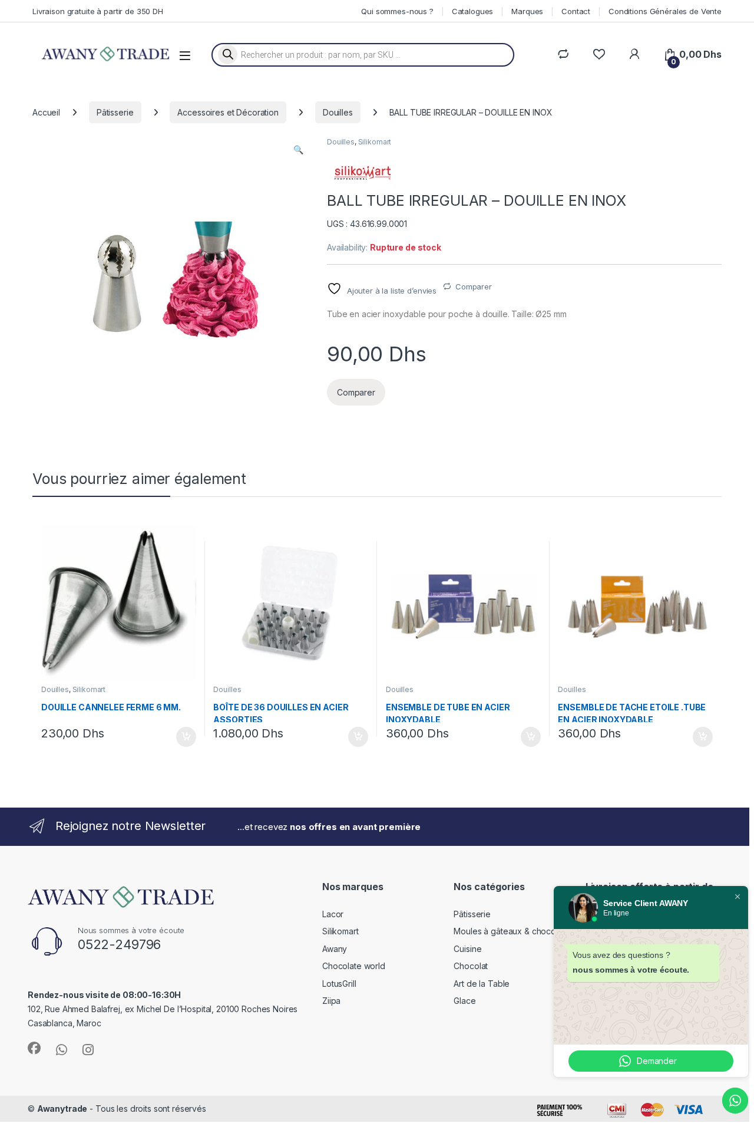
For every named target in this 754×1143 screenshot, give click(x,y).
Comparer (473, 286)
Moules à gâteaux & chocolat (509, 931)
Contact (575, 11)
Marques (527, 11)
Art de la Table (482, 984)
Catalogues (473, 11)
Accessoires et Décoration (228, 112)
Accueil (46, 112)
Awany (334, 949)
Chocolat (471, 966)
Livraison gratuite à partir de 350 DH (97, 11)
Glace (464, 1001)
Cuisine (467, 949)
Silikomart (375, 141)
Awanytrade (62, 1109)
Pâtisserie (115, 112)
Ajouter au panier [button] (182, 737)
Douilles (338, 112)
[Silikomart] (362, 173)
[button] (298, 150)
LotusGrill (339, 984)
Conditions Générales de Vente (665, 11)
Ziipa (331, 1001)
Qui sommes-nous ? (397, 11)
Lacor (332, 914)
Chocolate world (353, 966)
